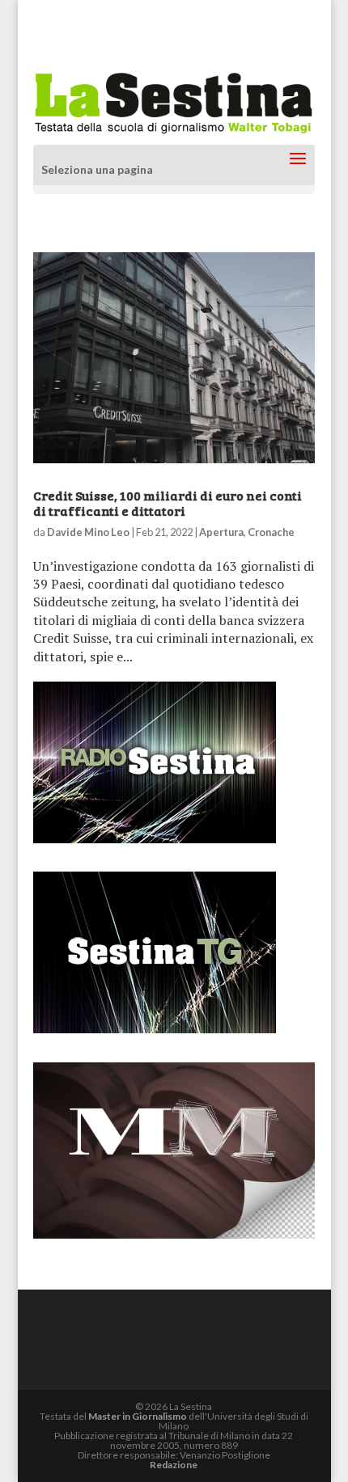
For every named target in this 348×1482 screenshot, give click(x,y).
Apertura (221, 532)
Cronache (271, 532)
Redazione (173, 1465)
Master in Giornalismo (137, 1416)
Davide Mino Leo (88, 532)
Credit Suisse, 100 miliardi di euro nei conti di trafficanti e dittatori (167, 503)
